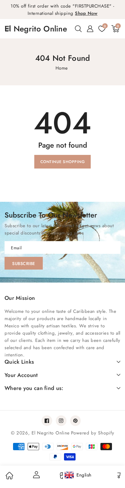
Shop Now (86, 13)
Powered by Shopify (92, 433)
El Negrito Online (51, 433)
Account (36, 474)
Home (62, 68)
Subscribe (23, 263)
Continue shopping (62, 162)
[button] (78, 29)
